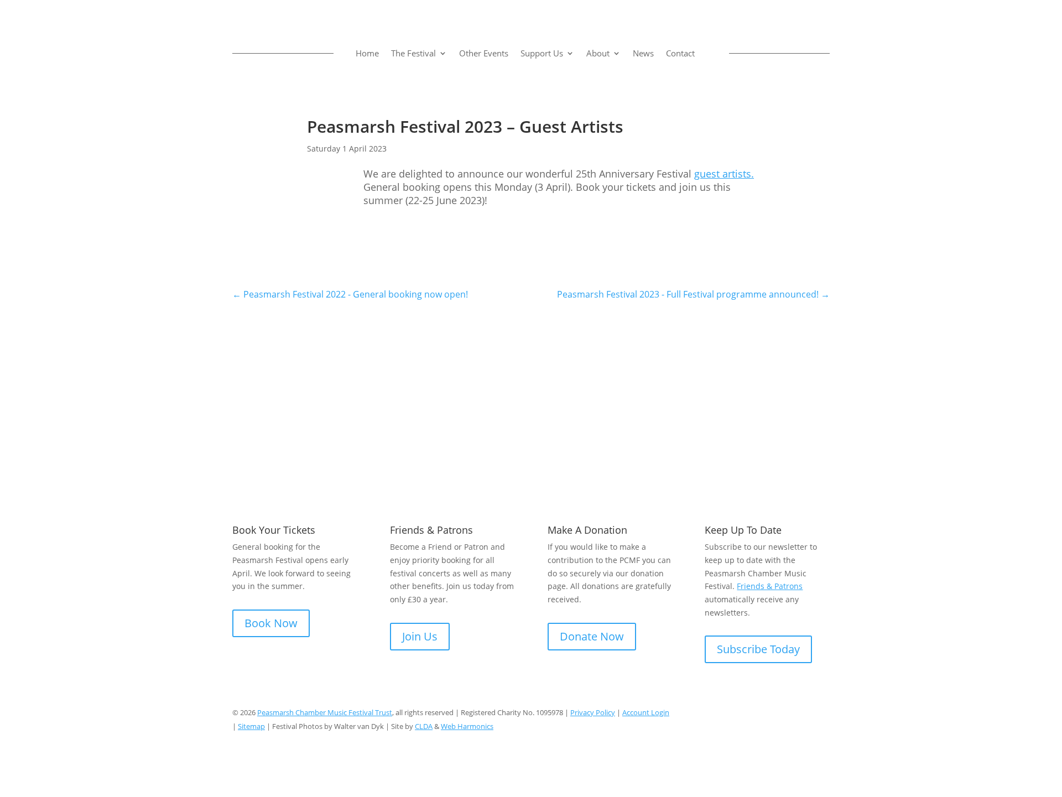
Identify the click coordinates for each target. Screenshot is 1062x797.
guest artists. (724, 173)
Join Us (420, 636)
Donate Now (592, 636)
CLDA (424, 726)
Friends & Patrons (770, 586)
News (643, 53)
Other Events (483, 53)
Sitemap (251, 726)
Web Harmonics (467, 726)
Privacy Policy (592, 712)
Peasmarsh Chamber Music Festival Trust (324, 712)
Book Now (271, 623)
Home (367, 53)
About (598, 53)
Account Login (645, 712)
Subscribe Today (758, 649)
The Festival (413, 53)
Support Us (541, 53)
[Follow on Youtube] (821, 714)
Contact (680, 53)
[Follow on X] (799, 714)
